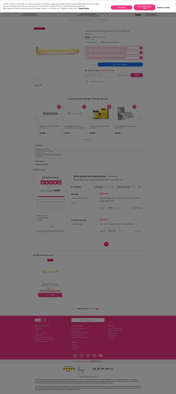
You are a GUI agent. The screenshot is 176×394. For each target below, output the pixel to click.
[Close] (173, 6)
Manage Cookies (162, 7)
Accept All (121, 7)
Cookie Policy (83, 8)
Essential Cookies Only (144, 7)
